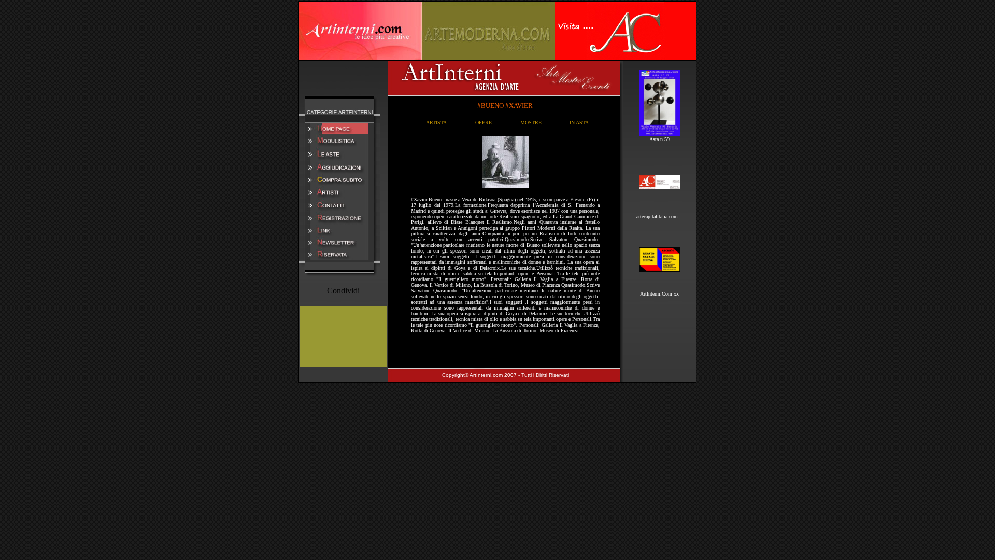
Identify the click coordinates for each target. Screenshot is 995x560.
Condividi (343, 290)
